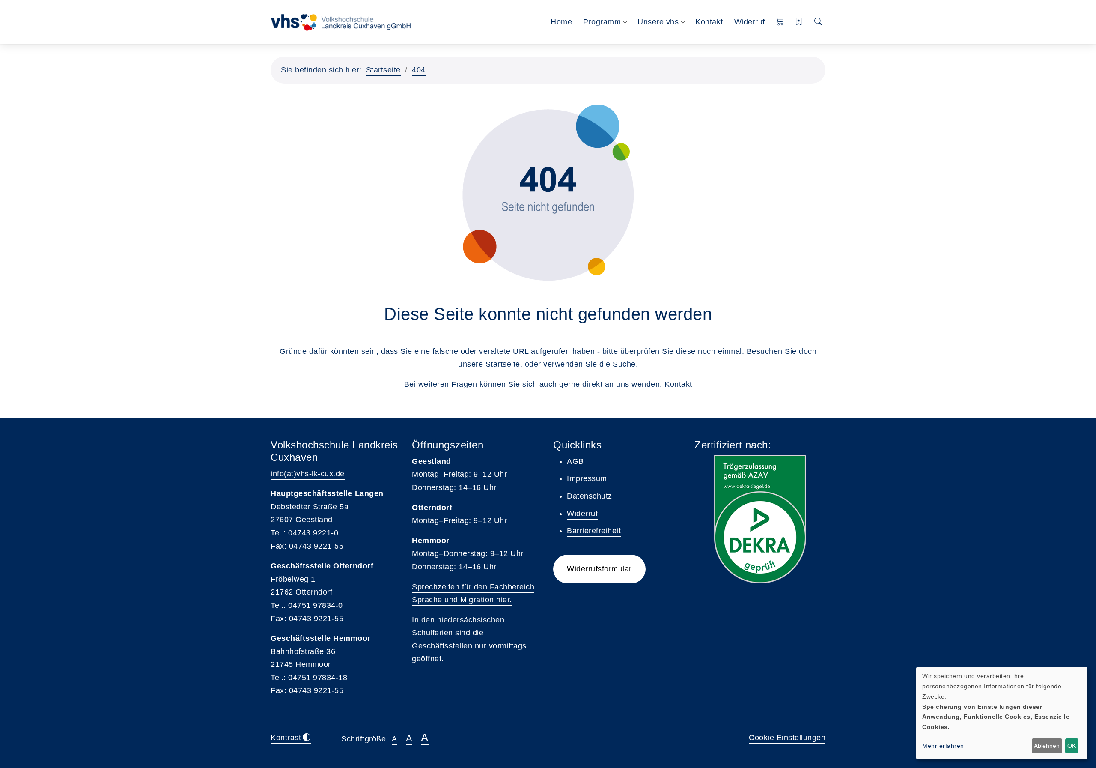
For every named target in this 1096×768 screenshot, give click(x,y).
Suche (624, 364)
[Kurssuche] (818, 22)
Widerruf (749, 22)
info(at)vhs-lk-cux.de (308, 473)
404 (419, 70)
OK (1071, 745)
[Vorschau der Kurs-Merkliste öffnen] (799, 22)
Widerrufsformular (599, 569)
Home (561, 22)
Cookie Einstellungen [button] (787, 737)
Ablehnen (1047, 745)
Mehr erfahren (943, 745)
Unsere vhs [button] (658, 22)
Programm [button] (602, 22)
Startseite (383, 70)
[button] (780, 22)
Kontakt (709, 22)
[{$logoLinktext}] (344, 21)
